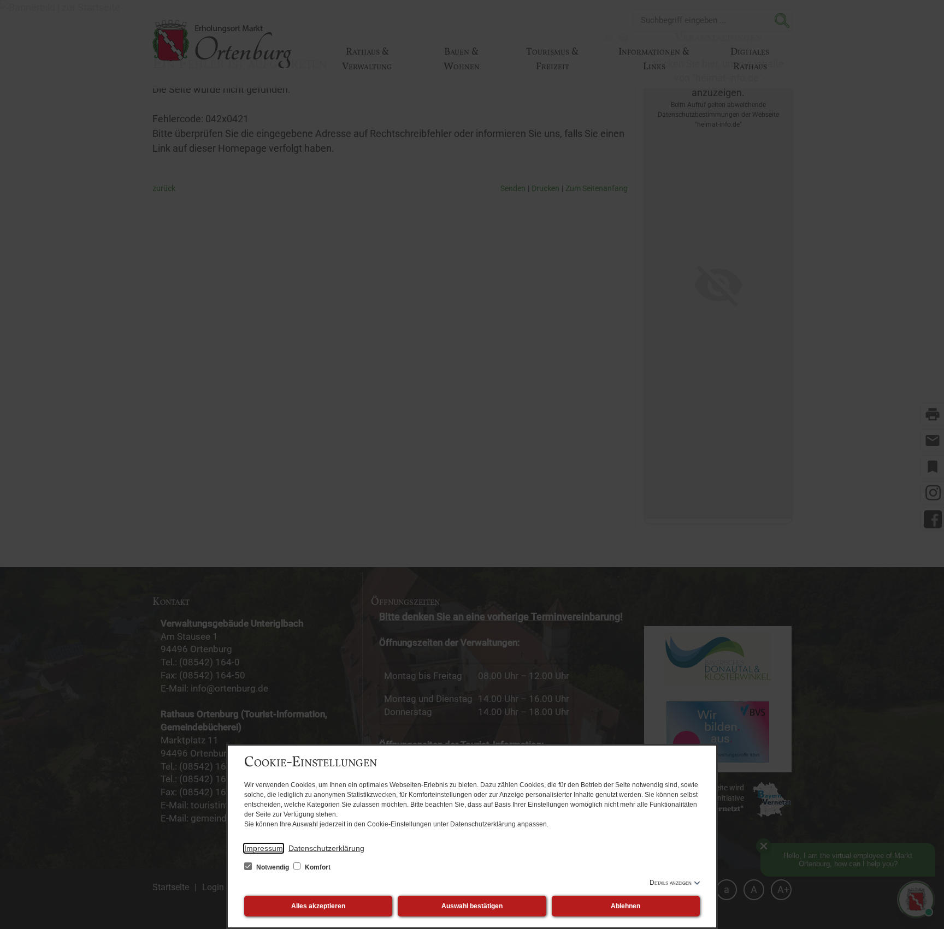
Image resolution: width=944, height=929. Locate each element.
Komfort (317, 867)
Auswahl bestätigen (472, 906)
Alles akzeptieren (318, 906)
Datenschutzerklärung (326, 848)
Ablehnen (625, 906)
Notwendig (273, 867)
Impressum (263, 848)
